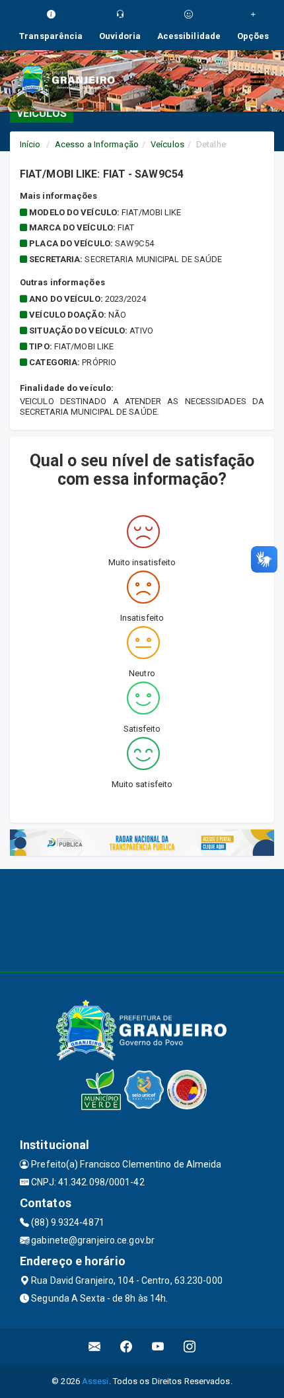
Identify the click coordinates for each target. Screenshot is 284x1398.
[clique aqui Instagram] (189, 1346)
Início (30, 144)
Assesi (95, 1381)
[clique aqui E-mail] (94, 1346)
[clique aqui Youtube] (158, 1346)
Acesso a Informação (97, 144)
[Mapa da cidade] (142, 918)
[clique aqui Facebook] (126, 1346)
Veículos (167, 144)
